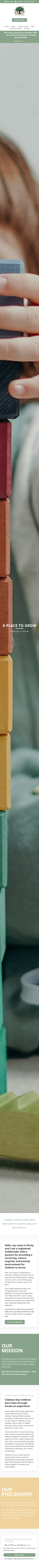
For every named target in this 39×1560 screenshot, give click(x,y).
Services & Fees (23, 26)
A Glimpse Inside (16, 28)
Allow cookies (19, 1555)
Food (32, 26)
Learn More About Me (14, 1322)
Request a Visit (19, 20)
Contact (26, 28)
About (13, 26)
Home (7, 26)
